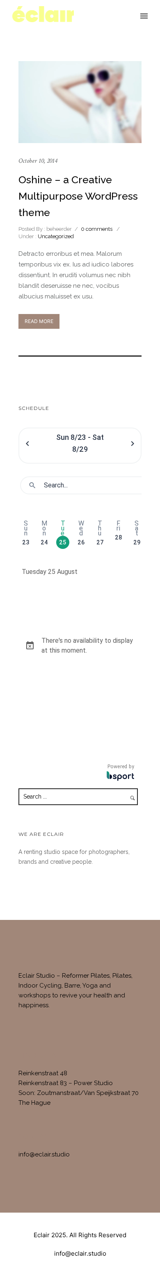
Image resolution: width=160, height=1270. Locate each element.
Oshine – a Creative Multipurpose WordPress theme (78, 195)
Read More (39, 321)
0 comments (96, 229)
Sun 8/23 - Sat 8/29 (80, 443)
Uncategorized (55, 236)
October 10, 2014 (37, 161)
